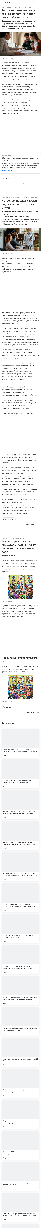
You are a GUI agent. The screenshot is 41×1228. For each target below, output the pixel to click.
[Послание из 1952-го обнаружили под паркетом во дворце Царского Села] (20, 773)
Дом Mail (22, 538)
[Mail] (6, 2)
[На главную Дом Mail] (10, 2)
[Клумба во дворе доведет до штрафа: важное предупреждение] (20, 1176)
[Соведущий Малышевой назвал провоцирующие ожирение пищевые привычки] (20, 1145)
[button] (20, 44)
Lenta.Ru (23, 7)
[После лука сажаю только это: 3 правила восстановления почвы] (20, 928)
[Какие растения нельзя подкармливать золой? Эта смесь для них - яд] (20, 1052)
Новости (34, 197)
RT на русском (24, 197)
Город (30, 7)
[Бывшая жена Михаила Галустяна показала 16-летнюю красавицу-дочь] (20, 1021)
